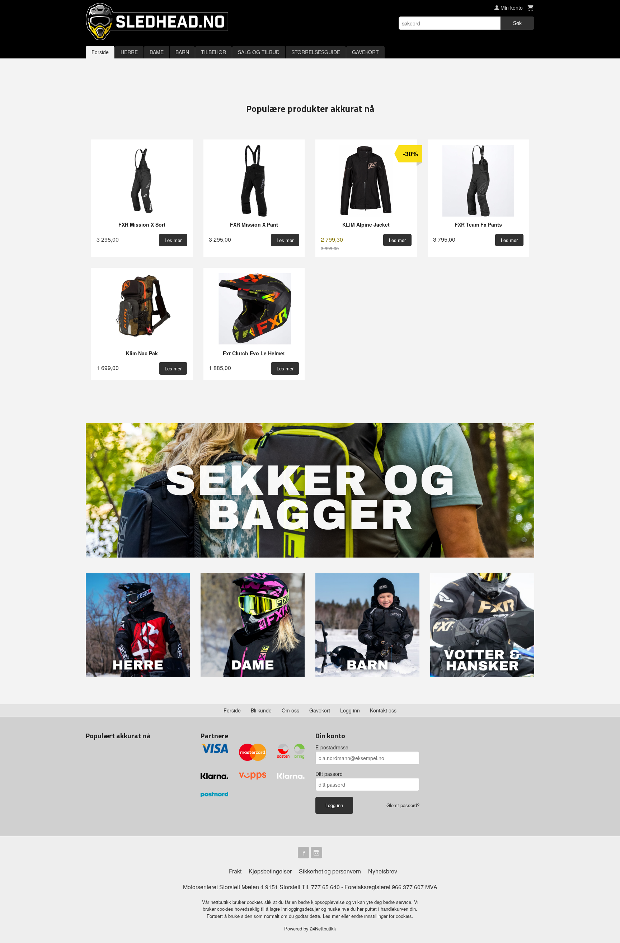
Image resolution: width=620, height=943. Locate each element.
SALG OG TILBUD (259, 52)
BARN (182, 52)
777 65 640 (325, 887)
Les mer (332, 916)
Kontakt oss (383, 710)
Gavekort (319, 710)
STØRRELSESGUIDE (315, 52)
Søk (517, 23)
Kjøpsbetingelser (270, 871)
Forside (100, 52)
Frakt (235, 871)
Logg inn (350, 710)
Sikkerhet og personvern (330, 871)
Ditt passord (329, 773)
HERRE (129, 52)
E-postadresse (331, 747)
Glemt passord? (402, 805)
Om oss (290, 710)
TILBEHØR (213, 52)
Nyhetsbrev (382, 871)
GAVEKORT (365, 52)
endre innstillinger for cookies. (382, 916)
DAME (157, 52)
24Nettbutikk (323, 928)
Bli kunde (261, 710)
